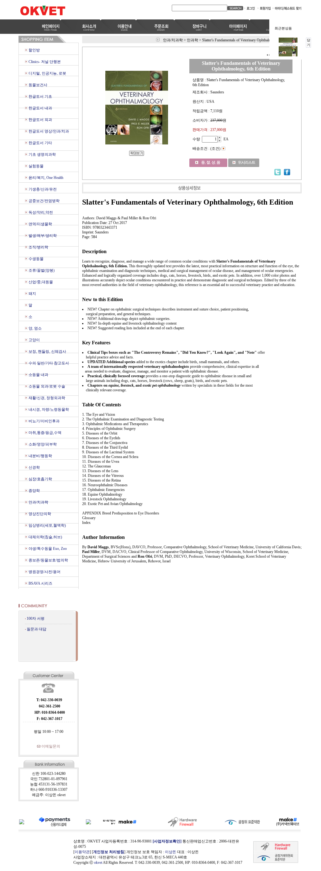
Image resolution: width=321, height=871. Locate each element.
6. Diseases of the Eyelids (101, 438)
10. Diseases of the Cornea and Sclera (110, 457)
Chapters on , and (134, 385)
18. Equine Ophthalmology (102, 494)
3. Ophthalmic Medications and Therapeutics (115, 424)
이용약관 (82, 852)
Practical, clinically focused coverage (116, 376)
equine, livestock (121, 385)
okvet (98, 862)
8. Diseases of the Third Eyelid (105, 447)
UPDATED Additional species (111, 362)
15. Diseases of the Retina (101, 480)
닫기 (308, 42)
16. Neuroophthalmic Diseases (105, 485)
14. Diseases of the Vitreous (103, 475)
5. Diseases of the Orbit (99, 433)
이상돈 (170, 852)
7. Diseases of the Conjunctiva (104, 443)
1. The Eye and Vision (98, 414)
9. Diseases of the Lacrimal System (108, 452)
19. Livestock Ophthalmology (104, 499)
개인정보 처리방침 (108, 852)
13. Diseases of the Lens (100, 471)
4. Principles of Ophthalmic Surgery (109, 428)
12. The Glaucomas (96, 466)
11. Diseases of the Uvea (100, 461)
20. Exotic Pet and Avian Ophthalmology (112, 504)
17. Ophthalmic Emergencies (103, 490)
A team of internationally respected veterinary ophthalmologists (138, 366)
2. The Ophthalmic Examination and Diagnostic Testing (123, 419)
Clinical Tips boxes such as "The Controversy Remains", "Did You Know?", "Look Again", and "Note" (172, 352)
